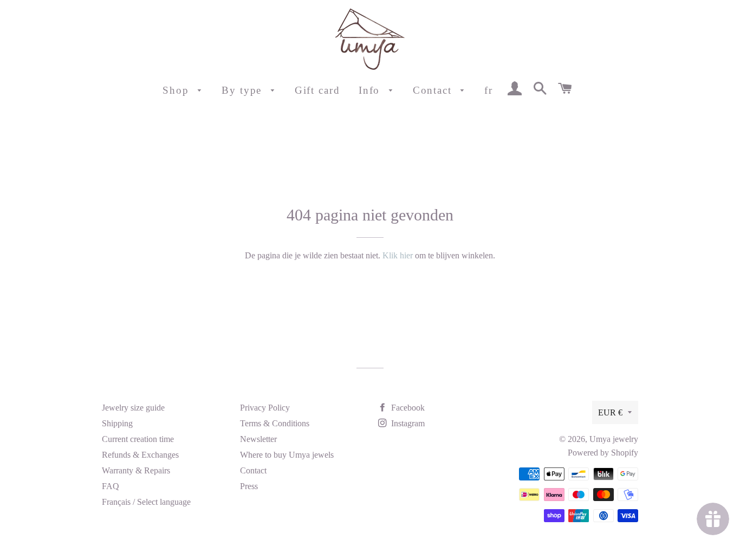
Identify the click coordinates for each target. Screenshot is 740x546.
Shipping (117, 423)
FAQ (110, 486)
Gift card (317, 90)
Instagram (407, 423)
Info (371, 90)
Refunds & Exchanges (140, 454)
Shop (178, 90)
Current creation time (138, 439)
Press (249, 486)
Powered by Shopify (603, 452)
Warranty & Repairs (136, 470)
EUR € (610, 412)
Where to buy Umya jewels (287, 454)
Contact (434, 90)
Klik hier (397, 255)
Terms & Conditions (274, 423)
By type (243, 90)
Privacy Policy (265, 407)
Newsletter (258, 439)
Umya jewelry (613, 439)
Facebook (407, 407)
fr (488, 90)
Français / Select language (146, 501)
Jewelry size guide (133, 407)
